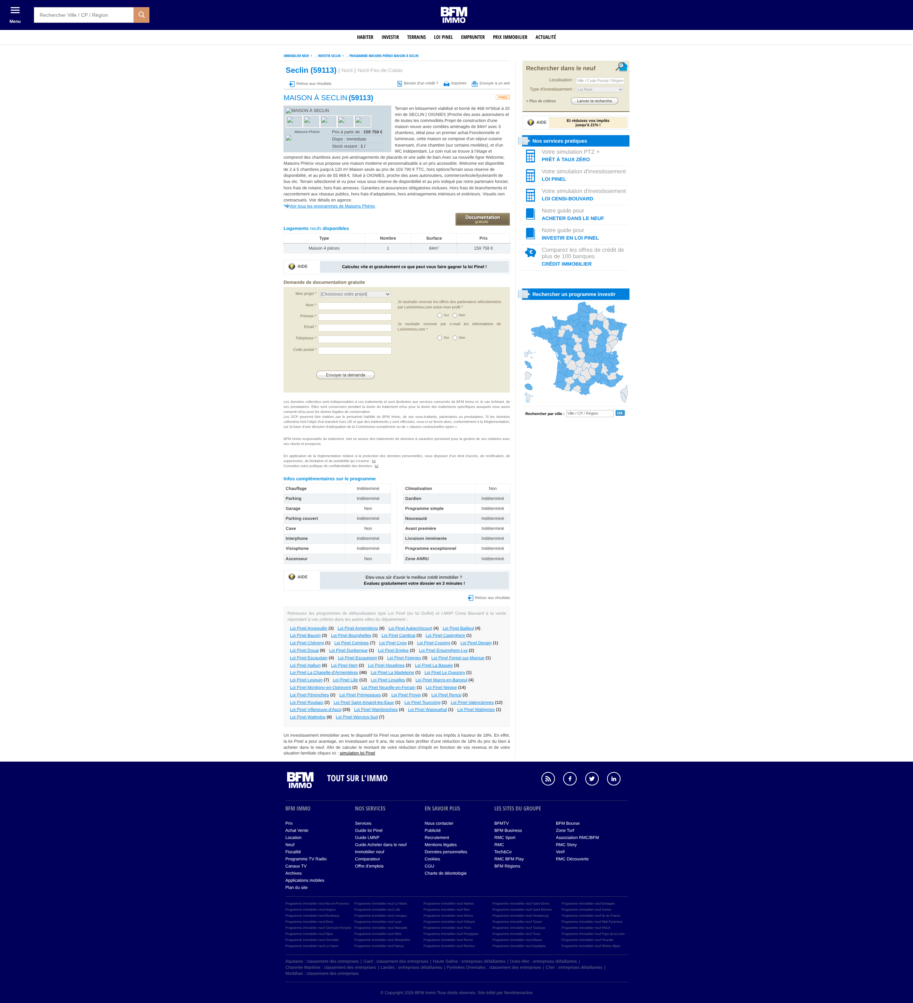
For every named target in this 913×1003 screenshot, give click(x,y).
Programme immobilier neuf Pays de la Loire (593, 934)
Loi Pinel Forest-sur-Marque (458, 657)
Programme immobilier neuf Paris (447, 928)
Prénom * (308, 316)
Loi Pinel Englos (393, 650)
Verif (560, 851)
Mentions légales (441, 844)
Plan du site (296, 887)
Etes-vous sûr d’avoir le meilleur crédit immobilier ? (414, 580)
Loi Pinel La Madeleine (392, 672)
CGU (429, 866)
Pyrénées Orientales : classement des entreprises (494, 967)
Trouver (594, 100)
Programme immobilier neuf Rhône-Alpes (590, 946)
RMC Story (566, 844)
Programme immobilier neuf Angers (310, 909)
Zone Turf (565, 830)
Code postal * (304, 350)
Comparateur (367, 858)
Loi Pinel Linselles (388, 679)
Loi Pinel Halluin (305, 665)
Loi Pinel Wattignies (476, 709)
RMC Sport (504, 837)
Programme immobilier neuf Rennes (449, 946)
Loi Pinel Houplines (386, 665)
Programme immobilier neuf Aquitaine (519, 946)
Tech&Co (503, 851)
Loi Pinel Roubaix (306, 702)
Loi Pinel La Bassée (434, 665)
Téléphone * (306, 338)
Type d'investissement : (552, 89)
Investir (390, 37)
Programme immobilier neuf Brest (309, 921)
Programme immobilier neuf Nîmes (448, 915)
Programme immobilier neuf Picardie (587, 940)
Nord (347, 70)
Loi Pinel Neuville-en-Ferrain (388, 687)
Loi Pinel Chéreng (307, 642)
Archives (293, 873)
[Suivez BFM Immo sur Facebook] (573, 779)
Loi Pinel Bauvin (305, 635)
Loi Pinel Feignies (404, 657)
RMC (499, 844)
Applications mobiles (304, 880)
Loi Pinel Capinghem (445, 635)
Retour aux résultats (313, 84)
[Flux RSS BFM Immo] (551, 779)
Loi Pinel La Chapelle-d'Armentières (324, 672)
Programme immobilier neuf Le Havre (312, 946)
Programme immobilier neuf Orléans (449, 921)
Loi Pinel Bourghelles (351, 635)
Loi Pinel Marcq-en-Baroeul (441, 679)
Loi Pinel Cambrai (398, 635)
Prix (289, 823)
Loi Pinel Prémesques (360, 694)
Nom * (311, 305)
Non (462, 315)
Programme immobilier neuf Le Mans (381, 903)
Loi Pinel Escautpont (357, 657)
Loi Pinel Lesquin (306, 679)
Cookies (432, 858)
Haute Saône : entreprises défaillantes (469, 961)
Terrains (416, 37)
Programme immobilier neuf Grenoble (312, 940)
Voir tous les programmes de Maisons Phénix (332, 206)
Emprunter (473, 37)
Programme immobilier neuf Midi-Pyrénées (591, 921)
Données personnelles (446, 851)
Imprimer (458, 83)
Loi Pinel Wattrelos (308, 717)
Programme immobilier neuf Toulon (517, 921)
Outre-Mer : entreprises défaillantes (543, 961)
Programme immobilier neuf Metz (378, 934)
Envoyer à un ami (494, 83)
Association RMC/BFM (577, 837)
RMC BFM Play (509, 858)
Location (293, 837)
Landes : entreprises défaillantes (411, 967)
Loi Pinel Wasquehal (427, 709)
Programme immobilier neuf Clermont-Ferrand (318, 928)
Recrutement (437, 837)
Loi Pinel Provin (406, 694)
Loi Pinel (443, 37)
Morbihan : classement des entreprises (322, 973)
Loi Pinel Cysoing (433, 642)
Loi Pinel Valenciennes (472, 702)
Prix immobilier (510, 37)
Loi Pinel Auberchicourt (410, 628)
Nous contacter (439, 823)
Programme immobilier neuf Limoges (381, 915)
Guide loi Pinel (368, 830)
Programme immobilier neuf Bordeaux (312, 915)
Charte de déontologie (446, 873)
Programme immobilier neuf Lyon (378, 921)
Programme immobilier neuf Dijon (309, 934)
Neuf (289, 844)
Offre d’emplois (369, 866)
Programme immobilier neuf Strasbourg (521, 915)
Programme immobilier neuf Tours (517, 934)
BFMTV (501, 823)
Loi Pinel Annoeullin (308, 628)
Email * (310, 327)
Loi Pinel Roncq (446, 694)
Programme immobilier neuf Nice (446, 909)
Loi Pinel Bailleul (458, 628)
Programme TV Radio (306, 858)
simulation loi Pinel (357, 753)
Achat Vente (296, 830)
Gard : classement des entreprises (396, 961)
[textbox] (84, 15)
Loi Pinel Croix (393, 642)
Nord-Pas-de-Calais (379, 70)
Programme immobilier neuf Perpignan (450, 934)
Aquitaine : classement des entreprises (322, 961)
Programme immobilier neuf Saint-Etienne (522, 909)
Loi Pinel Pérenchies (309, 694)
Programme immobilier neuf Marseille (381, 928)
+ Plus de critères (541, 101)
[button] (141, 15)
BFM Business (508, 830)
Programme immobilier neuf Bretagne (588, 903)
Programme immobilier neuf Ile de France (591, 915)
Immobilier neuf (369, 851)
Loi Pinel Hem (344, 665)
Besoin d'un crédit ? (421, 83)
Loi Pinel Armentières (358, 628)
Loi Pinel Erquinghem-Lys (443, 650)
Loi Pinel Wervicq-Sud (357, 717)
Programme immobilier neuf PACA (585, 928)
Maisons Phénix (307, 132)
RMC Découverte (572, 858)
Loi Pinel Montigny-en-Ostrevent (320, 687)
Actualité (546, 37)
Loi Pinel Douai (304, 650)
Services (363, 823)
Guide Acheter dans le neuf (381, 844)
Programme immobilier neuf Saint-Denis (521, 903)
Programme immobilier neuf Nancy (379, 946)
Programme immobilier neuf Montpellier (382, 940)
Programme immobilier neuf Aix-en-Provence (317, 903)
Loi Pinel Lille (345, 679)
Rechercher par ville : (545, 414)
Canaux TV (296, 866)
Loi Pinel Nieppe (441, 687)
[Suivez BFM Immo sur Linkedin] (617, 779)
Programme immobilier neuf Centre (586, 909)
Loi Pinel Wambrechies (376, 709)
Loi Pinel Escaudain (308, 657)
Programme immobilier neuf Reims (448, 940)
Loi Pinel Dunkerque (348, 650)
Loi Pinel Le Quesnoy (444, 672)
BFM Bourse (568, 823)
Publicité (433, 830)
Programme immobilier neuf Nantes (448, 903)
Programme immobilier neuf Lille (378, 909)
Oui (446, 315)
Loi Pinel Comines (351, 642)
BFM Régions (507, 866)
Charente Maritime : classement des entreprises (330, 967)
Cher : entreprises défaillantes (574, 967)
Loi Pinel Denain (475, 642)
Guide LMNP (367, 837)
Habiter (365, 37)
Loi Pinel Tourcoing (422, 702)
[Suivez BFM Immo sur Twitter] (595, 779)
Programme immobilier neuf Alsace (517, 940)
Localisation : (561, 79)
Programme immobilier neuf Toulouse (519, 928)
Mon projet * (306, 294)
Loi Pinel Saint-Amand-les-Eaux (363, 702)
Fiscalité (293, 851)
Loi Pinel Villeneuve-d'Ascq (315, 709)
